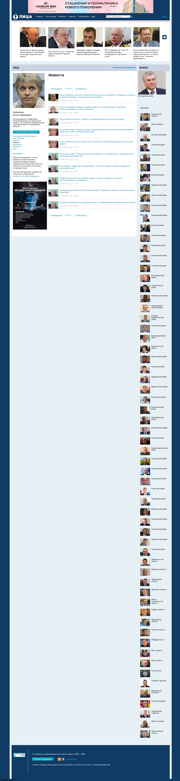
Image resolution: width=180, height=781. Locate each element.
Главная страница (39, 765)
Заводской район (158, 155)
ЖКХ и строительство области (157, 601)
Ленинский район (158, 145)
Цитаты (16, 140)
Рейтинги (62, 16)
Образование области (156, 580)
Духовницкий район (159, 356)
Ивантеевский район (159, 428)
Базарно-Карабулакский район (157, 317)
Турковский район (158, 499)
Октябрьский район (159, 135)
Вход (164, 16)
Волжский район (157, 175)
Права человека (157, 721)
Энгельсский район (159, 195)
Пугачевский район (159, 529)
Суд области (156, 671)
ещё (93, 16)
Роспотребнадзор (158, 701)
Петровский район (158, 235)
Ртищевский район (158, 266)
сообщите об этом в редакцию (26, 176)
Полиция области (158, 630)
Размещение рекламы (101, 765)
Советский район (158, 489)
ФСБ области (156, 660)
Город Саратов (157, 124)
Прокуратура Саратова (156, 691)
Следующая (81, 89)
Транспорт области (158, 590)
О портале (78, 765)
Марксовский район (159, 509)
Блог (15, 149)
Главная (39, 16)
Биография (18, 153)
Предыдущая (56, 89)
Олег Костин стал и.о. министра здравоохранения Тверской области (61, 54)
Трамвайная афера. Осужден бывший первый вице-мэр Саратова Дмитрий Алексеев (88, 52)
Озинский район (157, 438)
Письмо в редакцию (42, 759)
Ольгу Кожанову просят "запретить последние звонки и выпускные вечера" (92, 119)
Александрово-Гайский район (157, 307)
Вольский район (157, 225)
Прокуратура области (156, 620)
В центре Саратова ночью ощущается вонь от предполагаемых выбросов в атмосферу (97, 202)
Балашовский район (159, 215)
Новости (72, 16)
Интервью (17, 144)
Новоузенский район (159, 296)
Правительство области (157, 560)
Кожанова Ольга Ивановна (124, 67)
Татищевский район (159, 469)
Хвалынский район (158, 479)
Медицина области (158, 569)
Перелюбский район (159, 539)
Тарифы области (158, 610)
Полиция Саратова (158, 681)
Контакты (87, 765)
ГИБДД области (157, 640)
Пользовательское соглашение (60, 765)
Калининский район (159, 256)
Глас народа (50, 16)
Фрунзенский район (159, 185)
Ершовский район (158, 245)
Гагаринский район (158, 326)
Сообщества (83, 16)
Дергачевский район (159, 387)
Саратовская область (156, 115)
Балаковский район (159, 205)
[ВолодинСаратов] (152, 94)
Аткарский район (158, 367)
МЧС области (156, 650)
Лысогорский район (159, 459)
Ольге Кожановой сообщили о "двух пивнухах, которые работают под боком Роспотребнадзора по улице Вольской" (93, 108)
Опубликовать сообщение (26, 132)
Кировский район (158, 165)
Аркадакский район (159, 377)
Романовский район (159, 519)
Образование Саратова (156, 712)
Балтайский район (158, 397)
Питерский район (158, 549)
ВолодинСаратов (145, 96)
